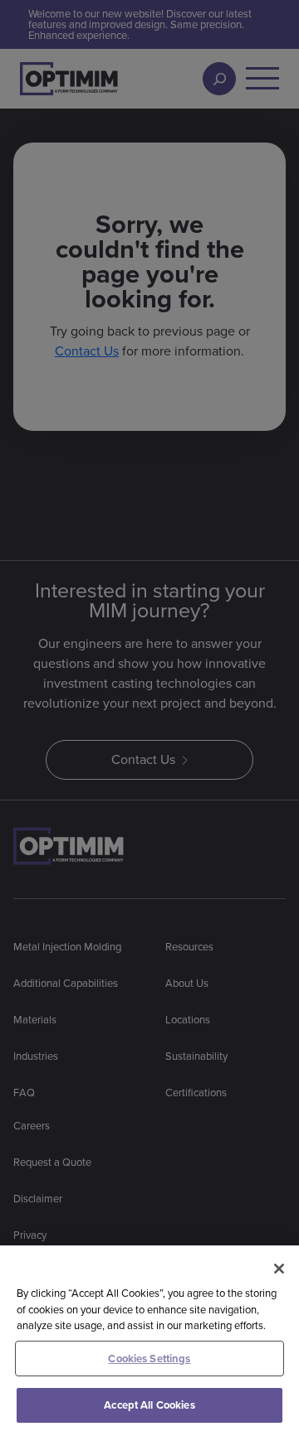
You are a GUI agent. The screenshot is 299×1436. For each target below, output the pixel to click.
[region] (149, 1340)
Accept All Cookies (149, 1405)
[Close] (279, 1268)
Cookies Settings (149, 1358)
